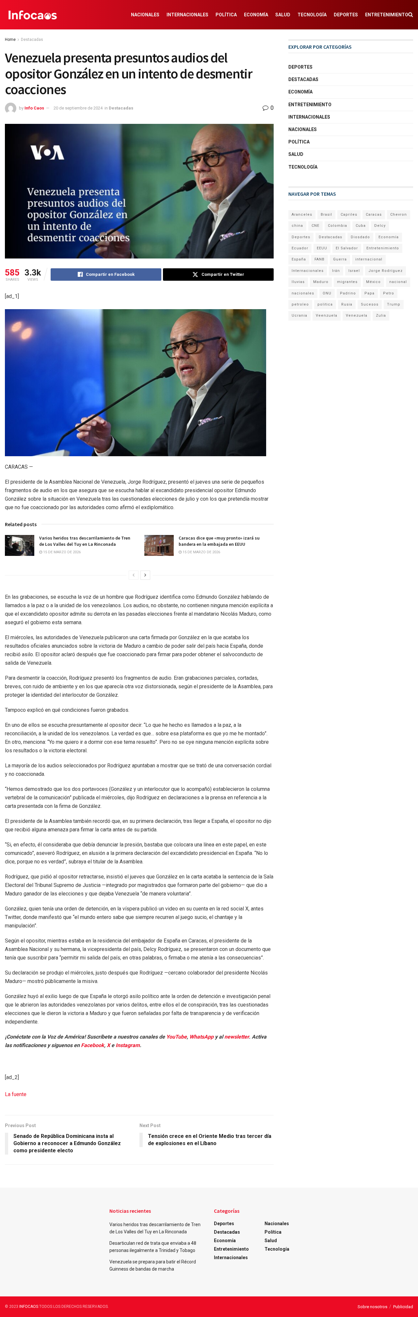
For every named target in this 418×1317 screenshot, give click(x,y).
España (299, 259)
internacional (368, 259)
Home (10, 39)
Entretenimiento (386, 14)
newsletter (236, 1037)
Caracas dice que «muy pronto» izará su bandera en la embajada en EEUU (219, 541)
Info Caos (34, 108)
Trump (393, 304)
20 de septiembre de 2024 (78, 108)
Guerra (340, 259)
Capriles (349, 214)
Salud (282, 14)
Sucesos (369, 304)
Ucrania (299, 315)
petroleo (300, 304)
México (373, 282)
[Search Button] (410, 14)
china (297, 226)
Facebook (92, 1045)
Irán (336, 271)
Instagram (128, 1045)
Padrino (348, 293)
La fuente (15, 1094)
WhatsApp (201, 1037)
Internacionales (187, 14)
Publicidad (403, 1306)
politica (325, 304)
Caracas (374, 214)
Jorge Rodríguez (385, 271)
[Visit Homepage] (32, 14)
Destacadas (32, 39)
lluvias (298, 282)
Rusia (346, 304)
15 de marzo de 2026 (61, 552)
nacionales (303, 293)
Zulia (381, 315)
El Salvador (347, 248)
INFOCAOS (28, 1306)
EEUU (322, 248)
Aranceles (302, 214)
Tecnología (312, 14)
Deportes (346, 14)
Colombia (337, 226)
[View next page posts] (145, 575)
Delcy (380, 226)
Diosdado (360, 237)
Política (226, 14)
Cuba (361, 226)
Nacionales (145, 14)
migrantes (347, 282)
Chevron (398, 214)
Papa (369, 293)
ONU (327, 293)
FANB (319, 259)
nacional (398, 282)
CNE (315, 226)
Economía (256, 14)
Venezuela (356, 315)
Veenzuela (326, 315)
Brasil (326, 214)
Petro (388, 293)
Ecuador (300, 248)
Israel (354, 271)
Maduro (321, 282)
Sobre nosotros (372, 1306)
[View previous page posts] (133, 575)
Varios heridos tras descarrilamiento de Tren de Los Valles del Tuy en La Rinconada (84, 541)
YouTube (176, 1037)
